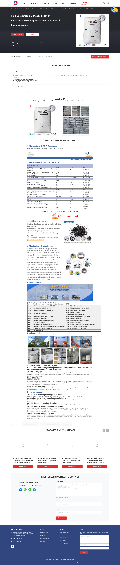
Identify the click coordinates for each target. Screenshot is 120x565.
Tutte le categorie (64, 543)
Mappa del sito (49, 559)
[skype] (34, 489)
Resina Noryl (63, 537)
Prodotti (17, 9)
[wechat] (29, 489)
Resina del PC (66, 424)
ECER (91, 562)
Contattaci (61, 518)
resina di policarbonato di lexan (50, 424)
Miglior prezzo (17, 34)
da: (57, 500)
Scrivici (32, 34)
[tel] (38, 489)
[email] (20, 489)
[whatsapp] (25, 489)
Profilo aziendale (44, 532)
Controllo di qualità (44, 538)
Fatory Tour (43, 535)
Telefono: (59, 509)
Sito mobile (57, 559)
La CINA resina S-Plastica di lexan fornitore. (37, 562)
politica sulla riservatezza (69, 559)
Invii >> (83, 552)
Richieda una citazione (99, 57)
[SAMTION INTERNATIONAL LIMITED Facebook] (12, 546)
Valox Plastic (63, 540)
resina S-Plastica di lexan (30, 424)
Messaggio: (60, 481)
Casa (12, 9)
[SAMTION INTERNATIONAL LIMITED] (15, 3)
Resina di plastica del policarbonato (30, 9)
